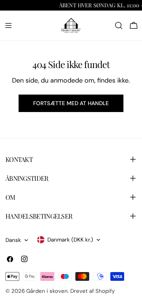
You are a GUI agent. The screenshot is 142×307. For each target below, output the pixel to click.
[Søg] (118, 25)
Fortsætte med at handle (71, 103)
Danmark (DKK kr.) (70, 239)
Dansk (13, 240)
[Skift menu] (8, 25)
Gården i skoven (47, 291)
